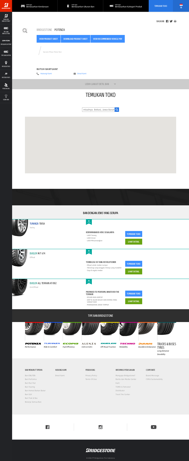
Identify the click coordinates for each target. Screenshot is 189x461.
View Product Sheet (48, 38)
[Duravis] (147, 331)
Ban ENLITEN (30, 375)
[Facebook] (167, 21)
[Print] (175, 21)
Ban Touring (30, 387)
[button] (6, 18)
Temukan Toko (160, 5)
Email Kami (81, 74)
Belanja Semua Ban (33, 402)
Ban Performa (31, 379)
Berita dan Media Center (126, 379)
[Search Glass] (117, 109)
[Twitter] (171, 21)
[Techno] (128, 331)
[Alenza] (91, 331)
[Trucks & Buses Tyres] (166, 331)
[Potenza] (34, 331)
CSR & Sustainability (154, 379)
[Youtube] (153, 427)
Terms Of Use (91, 379)
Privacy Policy (91, 375)
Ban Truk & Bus (31, 398)
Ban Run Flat (30, 383)
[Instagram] (100, 427)
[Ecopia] (72, 331)
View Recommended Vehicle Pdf (107, 38)
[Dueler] (110, 331)
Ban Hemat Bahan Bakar (35, 390)
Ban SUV (28, 394)
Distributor (120, 390)
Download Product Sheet (75, 38)
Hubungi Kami (46, 74)
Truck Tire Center (123, 394)
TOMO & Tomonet (123, 387)
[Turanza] (53, 331)
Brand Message (152, 375)
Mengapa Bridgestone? (125, 375)
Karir (118, 383)
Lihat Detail (133, 241)
